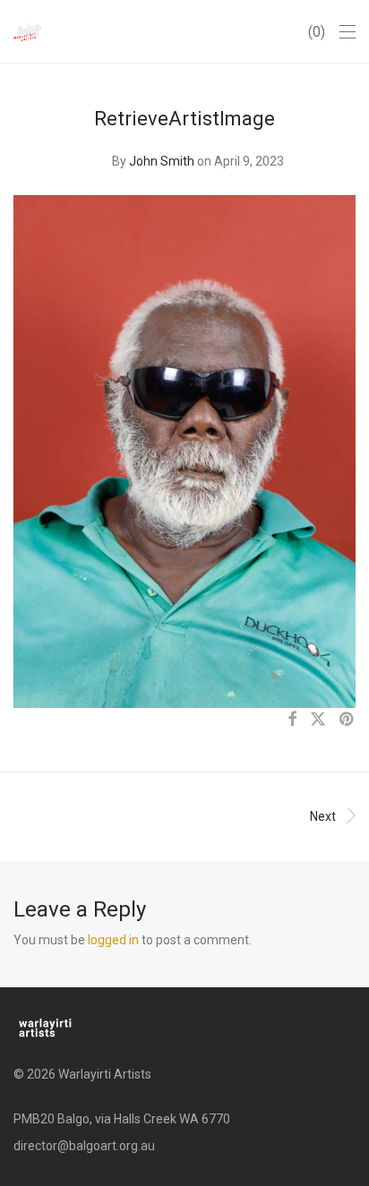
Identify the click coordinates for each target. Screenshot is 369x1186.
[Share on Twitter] (318, 720)
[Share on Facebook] (291, 720)
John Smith (161, 161)
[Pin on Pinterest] (347, 720)
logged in (113, 940)
